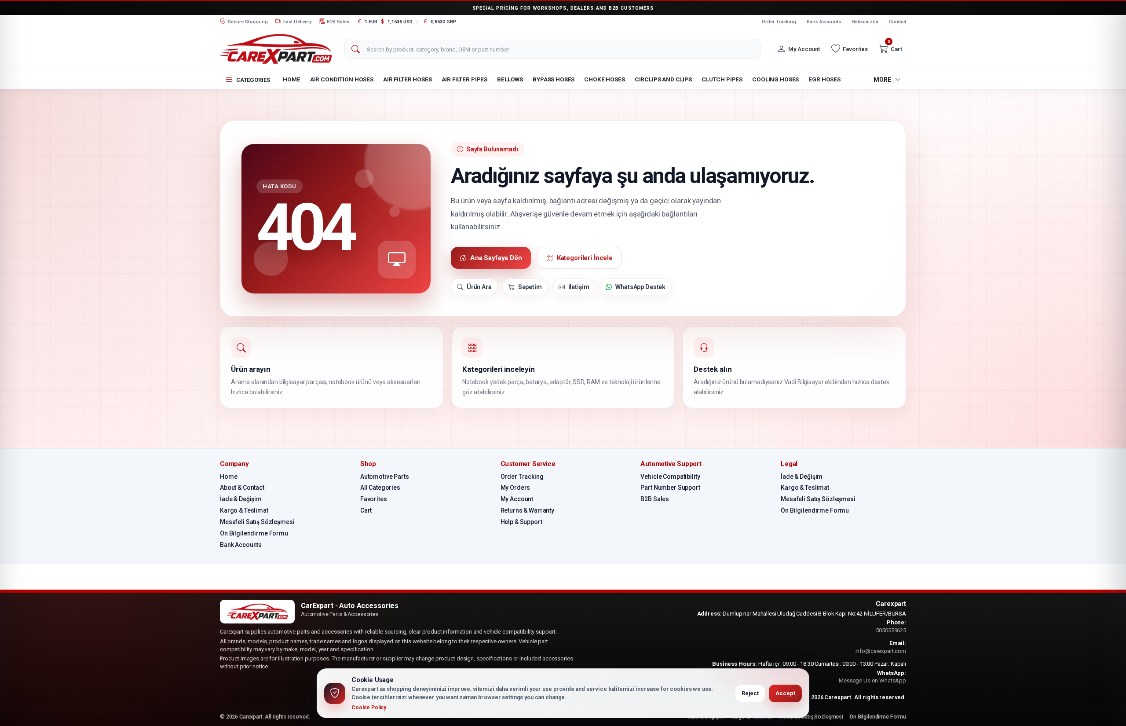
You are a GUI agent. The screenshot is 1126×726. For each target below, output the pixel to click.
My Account (517, 498)
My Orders (515, 487)
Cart (366, 510)
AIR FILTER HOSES (407, 79)
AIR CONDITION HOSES (341, 79)
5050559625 (891, 630)
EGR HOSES (824, 79)
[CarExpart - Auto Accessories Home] (276, 48)
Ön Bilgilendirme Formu (254, 533)
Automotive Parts (384, 476)
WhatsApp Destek (640, 286)
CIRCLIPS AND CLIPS (663, 79)
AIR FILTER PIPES (465, 79)
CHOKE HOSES (604, 79)
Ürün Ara (479, 286)
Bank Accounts (824, 22)
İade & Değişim (241, 498)
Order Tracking (779, 22)
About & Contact (242, 487)
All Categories (380, 487)
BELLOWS (510, 79)
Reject (750, 693)
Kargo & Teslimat (244, 510)
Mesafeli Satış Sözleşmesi (257, 521)
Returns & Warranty (527, 510)
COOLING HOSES (775, 79)
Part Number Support (670, 487)
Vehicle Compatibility (670, 476)
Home (291, 79)
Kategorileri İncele (585, 258)
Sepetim (530, 286)
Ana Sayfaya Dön (496, 258)
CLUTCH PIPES (722, 79)
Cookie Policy (368, 707)
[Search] (355, 49)
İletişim (578, 286)
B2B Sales (654, 498)
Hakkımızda (865, 22)
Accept (785, 693)
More (882, 79)
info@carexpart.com (880, 651)
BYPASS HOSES (553, 79)
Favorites (373, 498)
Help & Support (521, 521)
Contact (897, 22)
